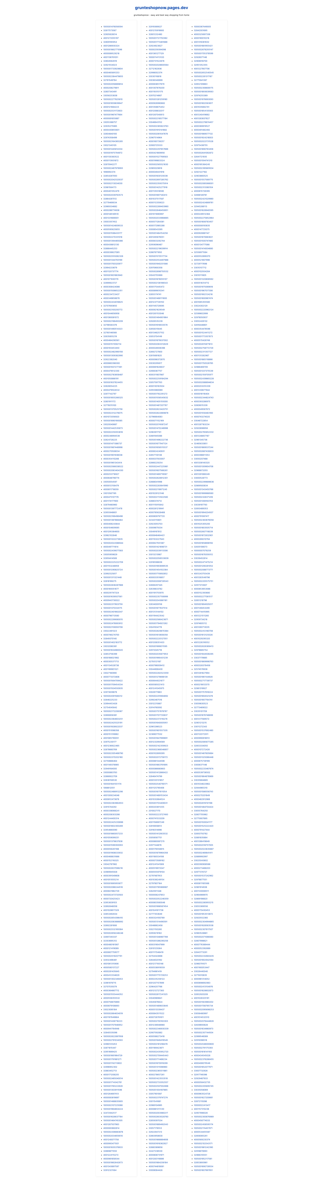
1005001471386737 (112, 443)
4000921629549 (157, 309)
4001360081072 (111, 317)
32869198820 (200, 898)
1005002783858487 (113, 374)
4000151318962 (111, 734)
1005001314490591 (158, 921)
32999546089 (201, 1036)
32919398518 (200, 1040)
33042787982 (110, 864)
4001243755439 (202, 573)
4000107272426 (202, 749)
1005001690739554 (203, 1166)
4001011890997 (156, 214)
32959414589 (110, 558)
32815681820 (155, 355)
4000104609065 (111, 527)
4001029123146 (156, 493)
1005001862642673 (113, 1162)
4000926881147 (201, 233)
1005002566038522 (113, 466)
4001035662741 (201, 107)
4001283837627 (202, 118)
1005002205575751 (203, 581)
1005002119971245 (158, 489)
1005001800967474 (203, 298)
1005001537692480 (203, 730)
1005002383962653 (113, 803)
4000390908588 (202, 864)
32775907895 (200, 818)
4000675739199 (202, 761)
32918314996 (155, 830)
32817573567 (109, 30)
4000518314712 (201, 283)
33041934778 (155, 627)
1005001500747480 (203, 240)
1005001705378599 (203, 53)
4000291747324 (111, 592)
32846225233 (110, 699)
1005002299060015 (113, 619)
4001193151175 (156, 91)
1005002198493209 (113, 321)
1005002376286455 (204, 1059)
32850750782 (201, 833)
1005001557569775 (203, 179)
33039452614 (200, 558)
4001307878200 (156, 88)
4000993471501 (111, 1143)
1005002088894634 (204, 382)
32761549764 (110, 80)
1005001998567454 (158, 906)
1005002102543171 (203, 1143)
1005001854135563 (203, 110)
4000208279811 (111, 88)
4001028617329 (111, 910)
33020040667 (110, 424)
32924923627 (155, 45)
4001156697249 (156, 822)
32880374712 (155, 501)
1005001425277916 (158, 187)
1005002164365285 (113, 141)
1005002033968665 (158, 218)
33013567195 (109, 493)
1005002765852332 (204, 432)
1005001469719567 (158, 474)
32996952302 (110, 1067)
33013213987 (155, 554)
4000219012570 (201, 684)
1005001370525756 (113, 409)
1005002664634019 (113, 1013)
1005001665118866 (203, 359)
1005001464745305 (113, 1120)
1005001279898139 (158, 677)
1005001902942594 (203, 960)
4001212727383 (156, 990)
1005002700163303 (158, 1021)
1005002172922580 (158, 497)
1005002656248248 (113, 933)
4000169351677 (111, 589)
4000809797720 (157, 516)
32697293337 (110, 937)
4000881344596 (157, 761)
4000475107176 (111, 497)
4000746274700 (111, 634)
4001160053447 (201, 967)
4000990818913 (202, 738)
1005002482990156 (113, 351)
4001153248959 (111, 566)
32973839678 (110, 692)
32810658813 (155, 826)
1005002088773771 (203, 569)
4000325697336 (202, 34)
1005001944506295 (203, 654)
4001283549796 (202, 577)
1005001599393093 (113, 845)
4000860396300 (111, 363)
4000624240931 (157, 451)
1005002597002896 (158, 1086)
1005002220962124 (203, 309)
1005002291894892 (158, 696)
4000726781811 (156, 1017)
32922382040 (110, 359)
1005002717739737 (203, 680)
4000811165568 (201, 883)
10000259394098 (157, 49)
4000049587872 (202, 409)
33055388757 (110, 122)
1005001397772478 (112, 508)
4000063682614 (111, 1128)
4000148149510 (111, 214)
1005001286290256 (158, 940)
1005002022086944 (113, 543)
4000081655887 (111, 118)
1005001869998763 (203, 661)
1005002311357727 (203, 351)
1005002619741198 (203, 803)
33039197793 (200, 504)
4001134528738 (111, 665)
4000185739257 (156, 141)
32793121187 (155, 661)
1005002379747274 (158, 1097)
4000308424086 (111, 286)
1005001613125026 (203, 634)
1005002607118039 (203, 531)
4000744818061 (156, 1166)
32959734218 (200, 619)
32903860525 (201, 176)
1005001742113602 (112, 1063)
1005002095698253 (204, 1009)
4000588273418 (157, 1036)
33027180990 (110, 673)
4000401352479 (111, 191)
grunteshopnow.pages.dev (161, 7)
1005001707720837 (158, 715)
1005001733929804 (113, 68)
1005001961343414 (112, 462)
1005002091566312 (112, 696)
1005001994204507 (203, 512)
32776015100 (109, 405)
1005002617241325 (158, 994)
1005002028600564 (158, 65)
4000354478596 (202, 329)
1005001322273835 (113, 539)
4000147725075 (202, 229)
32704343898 (155, 956)
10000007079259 (202, 550)
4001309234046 (111, 795)
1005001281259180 (158, 99)
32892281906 (110, 925)
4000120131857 (156, 780)
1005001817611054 (158, 791)
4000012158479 (111, 485)
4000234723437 (111, 294)
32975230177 (109, 742)
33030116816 (155, 76)
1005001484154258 (158, 233)
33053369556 (201, 906)
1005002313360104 (203, 187)
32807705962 (201, 814)
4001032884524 (157, 799)
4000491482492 (202, 130)
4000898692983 (202, 983)
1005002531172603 (112, 110)
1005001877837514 (158, 608)
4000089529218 (111, 53)
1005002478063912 (113, 623)
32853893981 (200, 1162)
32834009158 (155, 604)
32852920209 (201, 994)
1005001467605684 (203, 753)
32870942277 (110, 164)
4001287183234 (201, 424)
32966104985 (155, 1105)
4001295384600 (111, 531)
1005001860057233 (113, 833)
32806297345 (155, 585)
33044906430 (156, 669)
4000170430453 (202, 910)
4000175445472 (156, 286)
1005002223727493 (158, 814)
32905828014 (110, 34)
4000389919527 (202, 126)
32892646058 (110, 906)
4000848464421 (157, 535)
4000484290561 (111, 340)
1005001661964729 (112, 1055)
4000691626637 (157, 367)
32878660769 (110, 749)
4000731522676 (156, 61)
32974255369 (201, 95)
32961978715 (109, 983)
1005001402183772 (112, 642)
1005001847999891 (158, 738)
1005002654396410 (113, 917)
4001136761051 (110, 57)
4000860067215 (157, 841)
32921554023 (110, 65)
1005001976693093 (203, 99)
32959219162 (155, 933)
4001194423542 (156, 615)
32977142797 (109, 393)
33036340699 (156, 80)
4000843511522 (156, 1013)
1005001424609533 (113, 225)
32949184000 (110, 768)
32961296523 (155, 726)
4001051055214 (111, 879)
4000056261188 (111, 849)
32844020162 (155, 960)
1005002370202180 (113, 757)
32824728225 (110, 439)
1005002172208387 (113, 711)
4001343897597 (111, 1166)
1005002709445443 (158, 1055)
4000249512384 (202, 214)
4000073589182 (157, 860)
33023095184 (110, 1009)
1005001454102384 (158, 569)
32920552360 (201, 917)
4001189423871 (156, 1047)
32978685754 (201, 650)
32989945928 (110, 872)
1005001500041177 (203, 822)
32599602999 (201, 313)
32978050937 (201, 317)
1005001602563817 (203, 103)
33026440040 (201, 971)
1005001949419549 (158, 1040)
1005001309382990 (113, 355)
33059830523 (201, 703)
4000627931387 (156, 543)
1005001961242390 (203, 1147)
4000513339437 (157, 1009)
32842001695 (200, 30)
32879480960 (110, 504)
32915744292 (110, 807)
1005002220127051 (158, 638)
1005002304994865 (204, 921)
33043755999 (155, 275)
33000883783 (110, 772)
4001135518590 (156, 191)
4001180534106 (156, 856)
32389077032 (155, 734)
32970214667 (155, 95)
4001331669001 (111, 218)
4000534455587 (202, 1132)
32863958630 (156, 1135)
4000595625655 (111, 229)
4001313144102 (156, 611)
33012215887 (155, 703)
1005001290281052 (203, 566)
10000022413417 (202, 1105)
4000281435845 (111, 971)
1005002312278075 (113, 413)
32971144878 (155, 845)
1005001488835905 (113, 1101)
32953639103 (110, 902)
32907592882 (155, 1032)
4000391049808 (111, 875)
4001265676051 (156, 237)
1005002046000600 (204, 1044)
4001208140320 (202, 462)
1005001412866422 (158, 772)
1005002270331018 (112, 237)
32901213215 (200, 722)
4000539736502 (202, 772)
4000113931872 (110, 160)
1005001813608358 (158, 634)
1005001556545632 (158, 397)
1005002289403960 (158, 206)
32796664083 (155, 416)
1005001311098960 (158, 1067)
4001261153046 (156, 313)
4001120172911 (201, 734)
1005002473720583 (113, 894)
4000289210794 (202, 539)
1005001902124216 (203, 294)
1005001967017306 (203, 290)
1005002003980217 (158, 1113)
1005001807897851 (203, 1170)
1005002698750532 (158, 271)
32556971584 (200, 252)
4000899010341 (156, 290)
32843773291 (200, 952)
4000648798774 (111, 478)
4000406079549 (202, 1063)
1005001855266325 (113, 397)
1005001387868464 (113, 520)
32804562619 (110, 61)
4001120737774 (110, 271)
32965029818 (155, 168)
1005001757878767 (158, 711)
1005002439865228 (204, 378)
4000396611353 (202, 455)
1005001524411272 (203, 332)
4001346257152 (156, 332)
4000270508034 (111, 451)
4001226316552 (202, 642)
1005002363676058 (204, 520)
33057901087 (155, 1093)
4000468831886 (111, 856)
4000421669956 (157, 152)
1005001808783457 (203, 221)
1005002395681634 (203, 168)
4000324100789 (157, 917)
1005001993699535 (158, 566)
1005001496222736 (158, 439)
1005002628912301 (158, 478)
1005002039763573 (113, 195)
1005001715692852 (158, 573)
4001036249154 (156, 879)
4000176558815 (156, 849)
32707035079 (110, 986)
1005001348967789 (158, 937)
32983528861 (200, 933)
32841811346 (155, 891)
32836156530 (110, 780)
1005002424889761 (203, 202)
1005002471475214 (203, 562)
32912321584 (109, 1170)
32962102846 (110, 535)
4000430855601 (111, 130)
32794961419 (155, 971)
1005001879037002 (158, 340)
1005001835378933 (113, 1147)
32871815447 (109, 1047)
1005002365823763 (158, 126)
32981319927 (200, 688)
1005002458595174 (203, 1124)
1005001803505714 (203, 527)
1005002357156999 (158, 596)
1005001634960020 (113, 650)
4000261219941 (156, 508)
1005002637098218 (113, 868)
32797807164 (155, 883)
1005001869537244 (203, 447)
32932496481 (110, 960)
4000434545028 (202, 1055)
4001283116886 (156, 1158)
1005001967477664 (112, 114)
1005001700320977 (112, 263)
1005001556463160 (203, 413)
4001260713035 (201, 627)
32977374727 (200, 872)
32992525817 (110, 573)
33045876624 (155, 1002)
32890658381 (110, 715)
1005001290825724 (113, 569)
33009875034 (155, 527)
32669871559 (110, 1151)
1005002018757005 (203, 845)
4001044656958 (111, 313)
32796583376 (110, 325)
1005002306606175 (203, 88)
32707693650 (110, 305)
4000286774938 (111, 210)
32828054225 (110, 386)
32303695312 (110, 940)
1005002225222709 (113, 562)
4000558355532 (111, 998)
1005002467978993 (113, 168)
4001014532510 (201, 1017)
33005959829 (110, 554)
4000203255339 (202, 386)
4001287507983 (111, 1124)
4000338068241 (111, 810)
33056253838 (110, 95)
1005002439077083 (113, 550)
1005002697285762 (158, 179)
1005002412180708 (203, 631)
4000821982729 (111, 891)
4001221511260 (201, 615)
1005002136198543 (158, 283)
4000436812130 (111, 244)
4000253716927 (111, 474)
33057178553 (155, 1128)
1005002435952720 (158, 1051)
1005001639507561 (112, 596)
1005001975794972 (112, 152)
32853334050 (201, 745)
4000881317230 (156, 1109)
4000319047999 (157, 944)
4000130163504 (156, 386)
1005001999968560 (203, 493)
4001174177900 (110, 501)
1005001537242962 (203, 875)
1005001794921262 (158, 623)
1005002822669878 (158, 413)
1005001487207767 (158, 405)
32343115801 (155, 520)
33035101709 (200, 711)
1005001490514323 (112, 329)
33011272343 (200, 726)
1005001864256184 (158, 1162)
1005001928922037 (113, 726)
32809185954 (110, 42)
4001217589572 (201, 719)
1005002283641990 (158, 485)
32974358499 (110, 137)
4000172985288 (157, 225)
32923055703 (155, 524)
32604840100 (110, 133)
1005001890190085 (112, 420)
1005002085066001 (203, 183)
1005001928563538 (203, 925)
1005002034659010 (113, 1135)
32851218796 (200, 600)
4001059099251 (111, 837)
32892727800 (155, 351)
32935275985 (110, 126)
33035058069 (201, 1090)
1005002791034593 (113, 1040)
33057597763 (155, 382)
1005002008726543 (158, 581)
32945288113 (200, 206)
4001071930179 (110, 279)
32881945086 (155, 436)
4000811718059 (110, 489)
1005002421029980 (203, 198)
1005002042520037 (113, 179)
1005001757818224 (203, 692)
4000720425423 (111, 898)
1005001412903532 (158, 833)
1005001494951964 (158, 317)
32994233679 (110, 267)
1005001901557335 (158, 730)
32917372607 (200, 585)
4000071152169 (156, 420)
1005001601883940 (112, 275)
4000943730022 (111, 600)
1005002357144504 (203, 1032)
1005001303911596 (112, 1090)
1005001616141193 (203, 1051)
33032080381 (110, 646)
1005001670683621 (203, 237)
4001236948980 (157, 1025)
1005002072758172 (158, 757)
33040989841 (155, 998)
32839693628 (201, 1025)
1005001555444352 (113, 994)
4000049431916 (156, 172)
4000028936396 (157, 348)
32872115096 (200, 1101)
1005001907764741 (203, 699)
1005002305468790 (113, 753)
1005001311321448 (112, 577)
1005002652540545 (204, 72)
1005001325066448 (203, 757)
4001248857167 (201, 436)
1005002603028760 (158, 1116)
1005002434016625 (113, 302)
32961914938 (200, 887)
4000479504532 (111, 390)
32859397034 (155, 1120)
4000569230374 (202, 1139)
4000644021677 (156, 680)
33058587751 (155, 837)
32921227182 (200, 172)
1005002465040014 (113, 1078)
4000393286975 (202, 401)
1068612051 (109, 787)
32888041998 (155, 481)
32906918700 (200, 61)
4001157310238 (201, 1109)
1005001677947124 (158, 443)
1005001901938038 (112, 455)
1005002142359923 (158, 745)
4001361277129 (156, 53)
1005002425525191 (112, 722)
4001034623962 (202, 784)
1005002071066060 (203, 937)
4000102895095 (157, 753)
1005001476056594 (113, 26)
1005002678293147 (203, 49)
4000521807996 (202, 260)
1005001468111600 (158, 298)
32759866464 (110, 761)
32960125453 (110, 1044)
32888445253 (110, 248)
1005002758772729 (203, 348)
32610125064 (155, 948)
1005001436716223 (112, 1021)
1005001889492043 (158, 1124)
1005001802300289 (113, 826)
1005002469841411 (203, 852)
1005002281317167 (203, 76)
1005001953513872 (203, 914)
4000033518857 (157, 577)
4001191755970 (156, 592)
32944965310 (200, 787)
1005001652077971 (203, 1067)
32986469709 (201, 367)
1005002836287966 (113, 585)
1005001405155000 (158, 401)
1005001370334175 (112, 608)
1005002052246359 (158, 898)
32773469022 (201, 707)
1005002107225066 (113, 1105)
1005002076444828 (204, 1021)
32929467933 (201, 1078)
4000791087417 (201, 516)
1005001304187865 (158, 1090)
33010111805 (200, 275)
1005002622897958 (113, 1036)
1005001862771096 (112, 49)
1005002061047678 (158, 133)
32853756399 (110, 654)
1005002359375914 (158, 183)
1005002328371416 (203, 497)
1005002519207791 (112, 956)
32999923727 (110, 283)
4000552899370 (202, 256)
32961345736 (200, 439)
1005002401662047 (113, 611)
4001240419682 (202, 114)
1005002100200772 (113, 309)
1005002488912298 (113, 791)
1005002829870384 (158, 631)
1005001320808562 (203, 279)
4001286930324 (111, 45)
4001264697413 (111, 1093)
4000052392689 (202, 948)
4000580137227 (111, 967)
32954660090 (110, 830)
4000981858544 (111, 1158)
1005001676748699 (203, 715)
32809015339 (200, 405)
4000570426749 (202, 340)
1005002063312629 (158, 344)
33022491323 (110, 631)
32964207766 (155, 986)
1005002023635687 (204, 849)
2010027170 (154, 810)
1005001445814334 (112, 149)
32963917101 (155, 432)
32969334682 (110, 206)
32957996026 (201, 1113)
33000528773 (201, 478)
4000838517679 (156, 84)
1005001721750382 (158, 38)
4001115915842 (156, 504)
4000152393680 (202, 592)
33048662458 (156, 925)
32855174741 (155, 294)
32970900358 (155, 267)
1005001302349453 (113, 979)
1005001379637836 (113, 841)
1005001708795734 (203, 1005)
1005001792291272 (158, 393)
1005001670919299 (158, 1063)
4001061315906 (111, 963)
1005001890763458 (203, 149)
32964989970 (201, 894)
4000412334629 (111, 975)
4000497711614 (110, 546)
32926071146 (200, 57)
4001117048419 (156, 952)
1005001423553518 (158, 1078)
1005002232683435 (204, 956)
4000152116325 (111, 860)
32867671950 (155, 252)
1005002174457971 (203, 1128)
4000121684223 (111, 107)
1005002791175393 (203, 1047)
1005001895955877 (113, 883)
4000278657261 (156, 1074)
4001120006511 (201, 891)
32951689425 (110, 1051)
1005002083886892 (113, 921)
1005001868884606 (158, 1139)
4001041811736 (156, 910)
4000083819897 (111, 1097)
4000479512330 (111, 371)
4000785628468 (157, 512)
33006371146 (200, 764)
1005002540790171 (158, 784)
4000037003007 (157, 458)
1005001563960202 (203, 1002)
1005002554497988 (158, 260)
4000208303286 (111, 814)
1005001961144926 (203, 677)
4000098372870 (157, 359)
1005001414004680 (203, 248)
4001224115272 (110, 1155)
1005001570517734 (158, 256)
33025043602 (201, 860)
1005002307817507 (203, 929)
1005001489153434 (158, 795)
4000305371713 (111, 661)
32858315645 (155, 329)
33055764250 (201, 810)
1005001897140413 (158, 195)
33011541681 (155, 1101)
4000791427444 (202, 830)
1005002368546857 (158, 749)
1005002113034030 (112, 183)
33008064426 (156, 1170)
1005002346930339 (158, 1028)
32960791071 (200, 963)
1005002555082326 (113, 256)
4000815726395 (202, 191)
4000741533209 (156, 818)
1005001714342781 (112, 1082)
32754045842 (110, 707)
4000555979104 (157, 872)
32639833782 (155, 589)
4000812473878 (111, 799)
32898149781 (200, 195)
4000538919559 (157, 967)
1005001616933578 (158, 325)
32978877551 (200, 879)
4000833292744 (157, 240)
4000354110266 (111, 458)
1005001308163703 (203, 501)
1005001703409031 (158, 803)
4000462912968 (202, 799)
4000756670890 (111, 1002)
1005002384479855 (113, 76)
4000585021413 (156, 684)
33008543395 (156, 229)
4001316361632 (201, 42)
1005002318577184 (158, 118)
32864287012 (110, 198)
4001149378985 (111, 764)
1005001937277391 (112, 367)
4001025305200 (202, 524)
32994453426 (110, 703)
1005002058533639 (158, 558)
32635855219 (110, 336)
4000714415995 (201, 611)
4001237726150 (156, 302)
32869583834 (201, 485)
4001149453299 (202, 608)
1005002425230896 (113, 822)
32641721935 (200, 156)
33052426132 (200, 321)
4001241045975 (156, 688)
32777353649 (155, 914)
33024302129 (200, 305)
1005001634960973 (203, 1028)
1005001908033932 (113, 852)
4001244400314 (111, 818)
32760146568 (110, 332)
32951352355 (200, 65)
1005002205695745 (203, 1086)
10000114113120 (156, 57)
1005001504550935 (113, 688)
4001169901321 (110, 669)
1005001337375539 (203, 371)
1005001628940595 (203, 210)
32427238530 (155, 1151)
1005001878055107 (158, 279)
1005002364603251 (113, 719)
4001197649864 (111, 1017)
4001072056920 (111, 416)
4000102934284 (202, 271)
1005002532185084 (113, 929)
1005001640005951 (158, 722)
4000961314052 (202, 979)
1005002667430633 (203, 451)
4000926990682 (157, 103)
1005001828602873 (203, 990)
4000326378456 (202, 665)
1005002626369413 (203, 646)
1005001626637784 (113, 1116)
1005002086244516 (113, 887)
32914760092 (155, 707)
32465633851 (200, 443)
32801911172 (109, 401)
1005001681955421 (203, 45)
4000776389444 (202, 944)
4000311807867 (156, 374)
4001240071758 (111, 1139)
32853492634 (110, 914)
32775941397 (200, 80)
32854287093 (110, 176)
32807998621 (200, 940)
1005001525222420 (203, 826)
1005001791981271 (112, 1059)
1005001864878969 (203, 776)
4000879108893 (111, 1005)
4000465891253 (111, 72)
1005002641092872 (203, 152)
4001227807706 (202, 68)
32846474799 (155, 776)
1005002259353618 (113, 432)
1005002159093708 (113, 627)
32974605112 (200, 623)
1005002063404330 (113, 470)
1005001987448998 (113, 447)
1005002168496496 (113, 516)
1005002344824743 (203, 397)
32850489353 (201, 508)
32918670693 (200, 1151)
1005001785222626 (113, 1086)
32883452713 (110, 1070)
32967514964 (155, 137)
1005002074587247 (158, 424)
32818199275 (109, 581)
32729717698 (200, 263)
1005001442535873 (113, 428)
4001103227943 (156, 539)
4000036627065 (111, 252)
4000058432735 (202, 1082)
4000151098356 (111, 730)
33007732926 (201, 1070)
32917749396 (200, 1074)
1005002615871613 (203, 344)
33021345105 (109, 145)
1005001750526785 (203, 363)
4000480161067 (111, 944)
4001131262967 (201, 355)
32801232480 (155, 34)
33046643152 (155, 122)
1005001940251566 (158, 263)
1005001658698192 (203, 543)
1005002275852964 (204, 218)
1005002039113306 (158, 550)
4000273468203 (202, 868)
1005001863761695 (158, 764)
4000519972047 (156, 868)
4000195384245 (202, 164)
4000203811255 (156, 807)
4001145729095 (156, 305)
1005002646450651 (158, 210)
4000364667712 (111, 990)
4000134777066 (202, 244)
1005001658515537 (158, 447)
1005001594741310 (203, 160)
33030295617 (155, 363)
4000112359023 (156, 202)
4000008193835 (202, 225)
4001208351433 (156, 642)
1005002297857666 (158, 149)
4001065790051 (111, 738)
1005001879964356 (158, 852)
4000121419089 (111, 948)
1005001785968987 (158, 887)
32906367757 (155, 371)
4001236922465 (111, 745)
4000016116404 (201, 393)
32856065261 (200, 1135)
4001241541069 (156, 864)
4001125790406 (156, 787)
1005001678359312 (203, 554)
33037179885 (200, 657)
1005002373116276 (158, 719)
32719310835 (200, 975)
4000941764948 (111, 1028)
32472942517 (110, 1113)
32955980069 (156, 390)
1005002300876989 (204, 1116)
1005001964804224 (113, 1109)
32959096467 (155, 244)
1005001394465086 (113, 240)
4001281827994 (201, 673)
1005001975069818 (203, 286)
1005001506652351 (112, 290)
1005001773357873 (203, 336)
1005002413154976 (203, 986)
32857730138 (155, 455)
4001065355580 (202, 302)
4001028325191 (201, 998)
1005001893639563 (203, 91)
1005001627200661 (203, 1097)
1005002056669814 (113, 84)
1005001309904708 (203, 466)
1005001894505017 (203, 604)
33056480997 (201, 1013)
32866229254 (156, 462)
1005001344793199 (112, 260)
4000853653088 (202, 589)
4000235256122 (157, 979)
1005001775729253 (158, 975)
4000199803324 (157, 160)
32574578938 (200, 669)
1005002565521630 (158, 164)
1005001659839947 (113, 103)
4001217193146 (156, 963)
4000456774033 (202, 1120)
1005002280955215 (203, 902)
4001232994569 (157, 742)
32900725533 (155, 145)
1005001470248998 (158, 428)
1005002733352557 (158, 1082)
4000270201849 (202, 795)
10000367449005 (202, 26)
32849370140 (110, 638)
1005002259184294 (158, 378)
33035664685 (201, 780)
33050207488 (201, 458)
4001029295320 (202, 638)
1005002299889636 (204, 481)
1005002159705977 (203, 374)
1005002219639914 (158, 248)
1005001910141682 (158, 130)
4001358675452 (157, 107)
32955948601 (110, 512)
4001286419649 (202, 841)
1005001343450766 (203, 489)
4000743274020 (202, 416)
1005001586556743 (203, 791)
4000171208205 (111, 1074)
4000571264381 (156, 221)
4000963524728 (202, 1093)
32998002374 (155, 72)
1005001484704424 (203, 807)
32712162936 (155, 68)
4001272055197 (111, 38)
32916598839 (155, 562)
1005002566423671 (158, 619)
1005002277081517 (203, 596)
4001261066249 (202, 474)
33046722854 (201, 420)
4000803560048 (157, 902)
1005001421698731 (158, 546)
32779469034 (110, 202)
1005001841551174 (112, 784)
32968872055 (201, 470)
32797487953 (155, 875)
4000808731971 (156, 1155)
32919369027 (155, 26)
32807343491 (110, 91)
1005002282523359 (158, 673)
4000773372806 (111, 677)
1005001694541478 (203, 696)
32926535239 (156, 321)
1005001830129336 (158, 176)
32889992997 (201, 856)
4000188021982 (111, 657)
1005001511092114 (112, 344)
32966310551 (200, 1155)
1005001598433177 (112, 233)
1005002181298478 (158, 1044)
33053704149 (155, 336)
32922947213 (155, 1132)
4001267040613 (156, 114)
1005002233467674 (203, 768)
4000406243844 (111, 524)
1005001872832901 (203, 535)
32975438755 (201, 145)
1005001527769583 (158, 156)
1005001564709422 (113, 680)
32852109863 (200, 84)
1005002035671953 (158, 654)
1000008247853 (157, 894)
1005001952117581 (203, 1158)
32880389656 (156, 1147)
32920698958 (201, 428)
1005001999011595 (158, 646)
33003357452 (110, 221)
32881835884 (200, 837)
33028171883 (155, 692)
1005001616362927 (158, 1143)
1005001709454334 (113, 684)
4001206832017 (156, 110)
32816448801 (200, 325)
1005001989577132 (203, 133)
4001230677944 (202, 390)
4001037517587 (156, 198)
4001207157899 (156, 983)
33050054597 (110, 481)
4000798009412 (157, 665)
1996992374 (109, 172)
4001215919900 (156, 30)
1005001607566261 (158, 470)
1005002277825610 (113, 99)
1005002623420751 (158, 409)
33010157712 (200, 267)
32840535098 (110, 1032)
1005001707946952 (113, 1025)
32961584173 (109, 187)
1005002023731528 (203, 141)
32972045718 (155, 650)
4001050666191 (111, 378)
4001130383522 (111, 156)
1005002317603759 (113, 604)
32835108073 (200, 546)
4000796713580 (111, 615)
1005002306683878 (113, 1132)
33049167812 (155, 531)
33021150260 (155, 929)
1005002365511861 (158, 1070)
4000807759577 (111, 952)
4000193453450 (111, 348)
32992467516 (155, 699)
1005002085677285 (203, 742)
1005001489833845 (158, 1005)
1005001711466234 (158, 1059)
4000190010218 (201, 38)
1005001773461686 (158, 42)
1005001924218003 (203, 137)
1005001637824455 (113, 382)
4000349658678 (111, 298)
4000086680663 (157, 768)
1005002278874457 (203, 122)
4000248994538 (111, 436)
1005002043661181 (158, 600)
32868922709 (110, 776)
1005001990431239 (158, 657)
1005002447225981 (158, 466)
